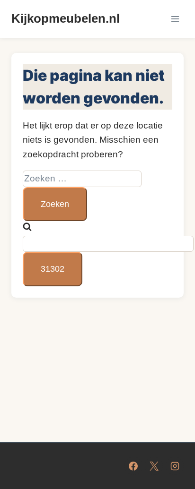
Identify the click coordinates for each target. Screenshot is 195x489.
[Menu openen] (175, 18)
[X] (154, 466)
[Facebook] (133, 466)
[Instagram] (175, 466)
